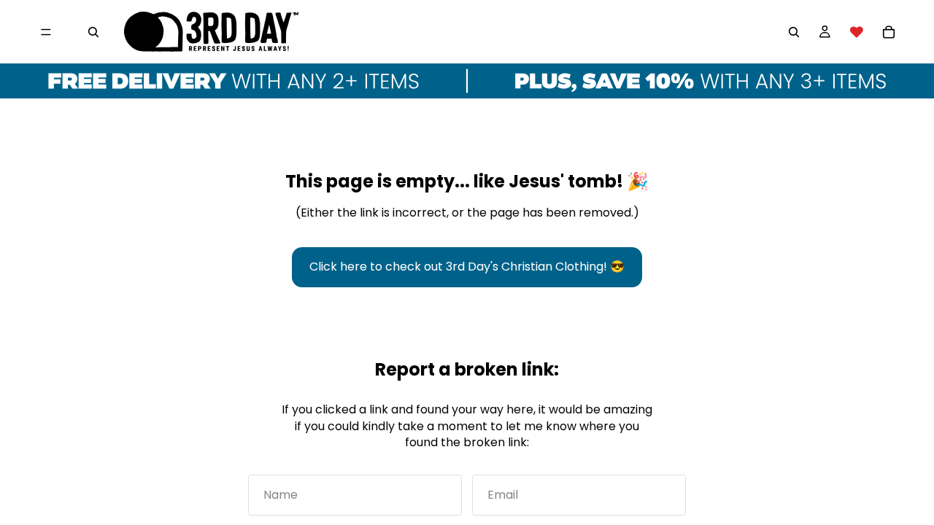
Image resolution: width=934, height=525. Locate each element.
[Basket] (889, 32)
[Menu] (46, 32)
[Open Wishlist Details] (856, 32)
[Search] (93, 32)
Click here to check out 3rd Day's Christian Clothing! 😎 (467, 266)
